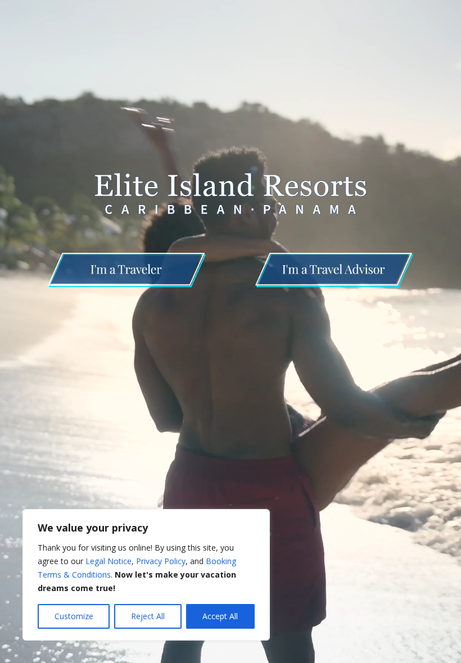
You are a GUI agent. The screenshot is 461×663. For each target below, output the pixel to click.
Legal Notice (108, 561)
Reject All (148, 616)
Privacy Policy (161, 561)
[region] (146, 575)
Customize (74, 616)
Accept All (220, 616)
